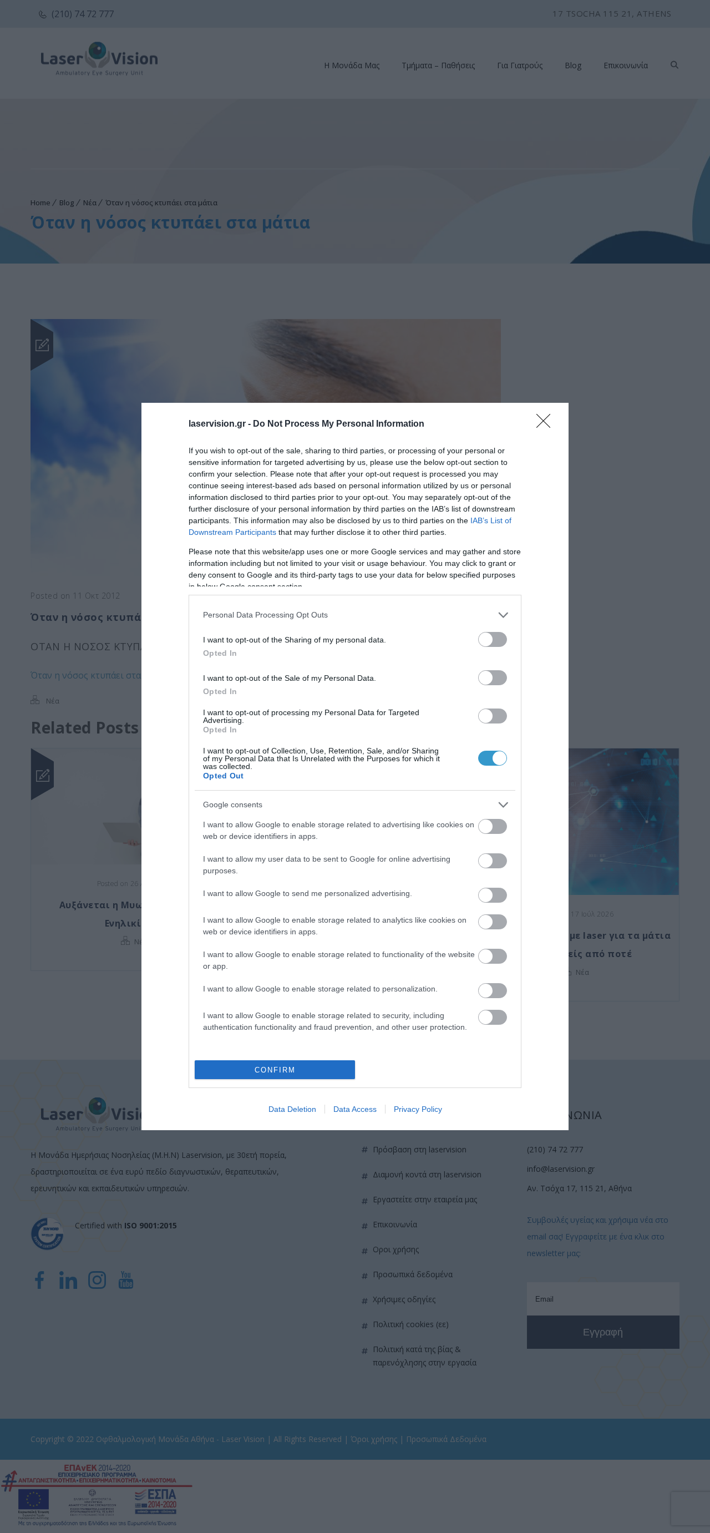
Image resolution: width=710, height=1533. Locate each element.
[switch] (492, 639)
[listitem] (355, 615)
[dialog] (355, 767)
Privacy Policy (418, 1109)
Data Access (355, 1109)
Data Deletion (292, 1109)
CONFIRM (275, 1070)
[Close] (546, 424)
